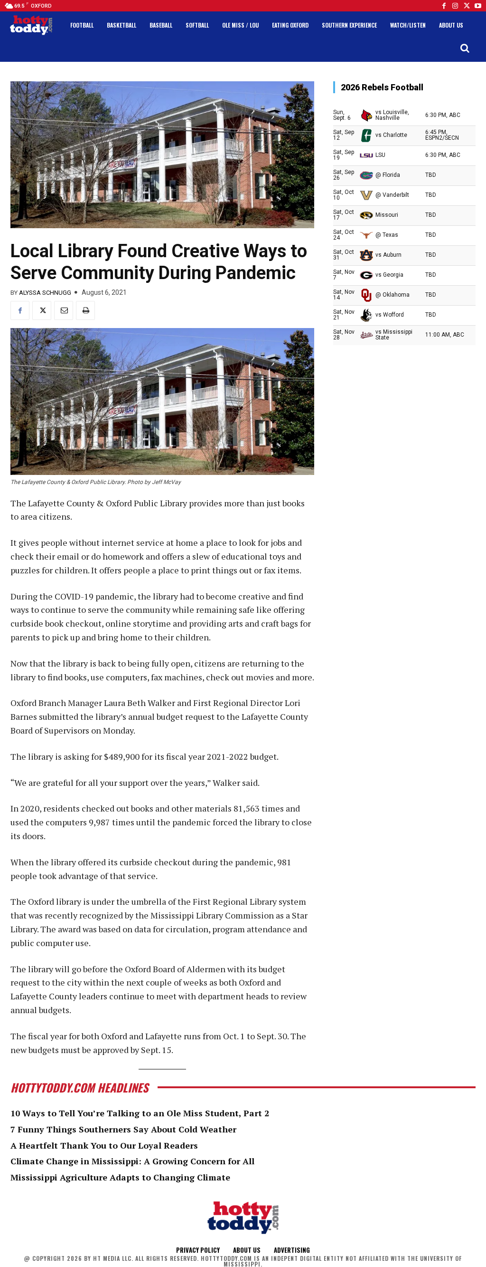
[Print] (85, 310)
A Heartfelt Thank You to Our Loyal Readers (104, 1145)
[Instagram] (455, 5)
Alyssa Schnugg (45, 293)
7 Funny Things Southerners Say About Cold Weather (123, 1129)
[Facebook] (443, 5)
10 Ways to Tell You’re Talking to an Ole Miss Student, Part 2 (139, 1113)
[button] (464, 48)
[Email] (63, 310)
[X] (41, 310)
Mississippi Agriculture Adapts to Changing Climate (120, 1177)
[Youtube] (478, 5)
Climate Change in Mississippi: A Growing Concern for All (132, 1161)
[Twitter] (466, 5)
